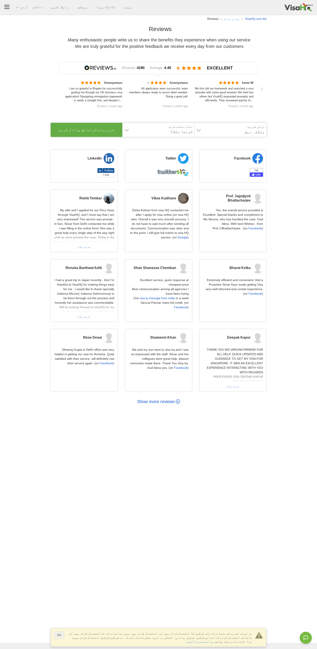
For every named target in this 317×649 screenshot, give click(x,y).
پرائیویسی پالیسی (200, 641)
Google (183, 237)
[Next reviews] (262, 89)
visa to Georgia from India (157, 298)
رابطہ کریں (60, 7)
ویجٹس (82, 7)
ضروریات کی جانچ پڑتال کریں (86, 130)
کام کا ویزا (105, 7)
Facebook (255, 228)
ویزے (128, 7)
